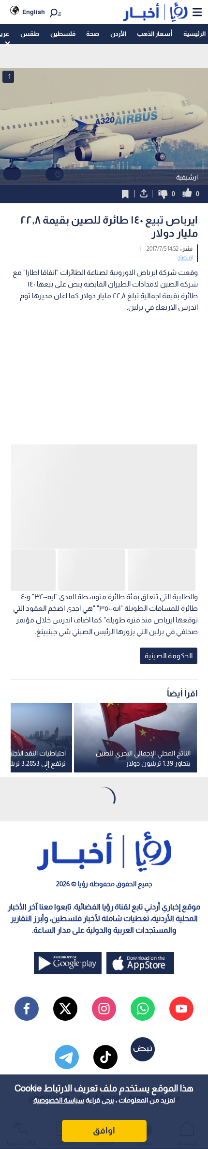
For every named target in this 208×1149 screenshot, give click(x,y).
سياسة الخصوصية (58, 1100)
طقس (29, 33)
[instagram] (104, 1009)
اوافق (104, 1130)
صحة (92, 33)
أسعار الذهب (154, 33)
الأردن (118, 33)
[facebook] (27, 1009)
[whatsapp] (143, 1009)
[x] (65, 1009)
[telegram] (67, 1057)
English (33, 11)
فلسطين (62, 33)
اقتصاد (185, 257)
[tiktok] (105, 1057)
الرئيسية (194, 33)
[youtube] (181, 1009)
